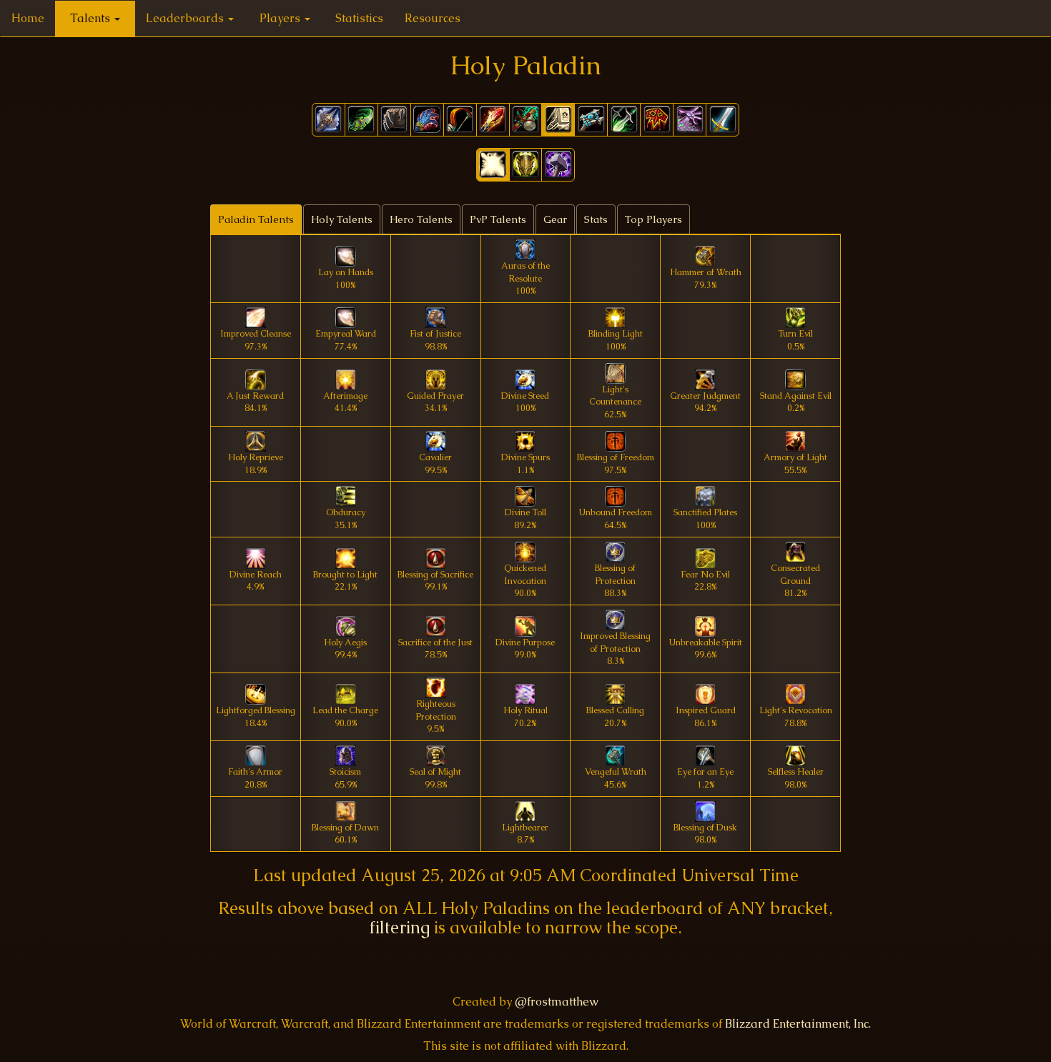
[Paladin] (558, 120)
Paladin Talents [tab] (256, 219)
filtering (400, 927)
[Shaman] (656, 120)
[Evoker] (427, 120)
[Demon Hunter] (361, 120)
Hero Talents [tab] (421, 219)
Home (27, 18)
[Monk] (526, 120)
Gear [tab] (555, 219)
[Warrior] (722, 120)
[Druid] (394, 120)
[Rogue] (624, 120)
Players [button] (281, 18)
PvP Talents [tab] (498, 219)
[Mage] (493, 120)
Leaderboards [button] (186, 18)
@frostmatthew (556, 1001)
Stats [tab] (596, 219)
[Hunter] (460, 120)
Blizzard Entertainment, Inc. (798, 1023)
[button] (493, 165)
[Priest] (591, 120)
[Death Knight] (328, 120)
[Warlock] (689, 120)
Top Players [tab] (653, 219)
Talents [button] (91, 18)
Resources (432, 18)
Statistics (359, 18)
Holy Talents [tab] (341, 219)
